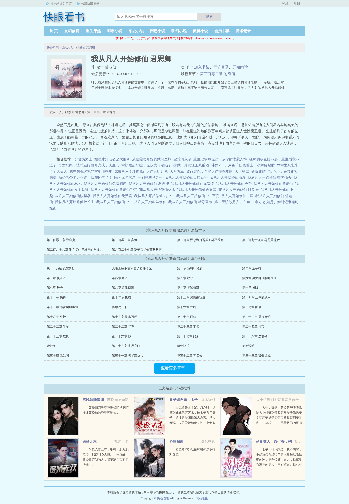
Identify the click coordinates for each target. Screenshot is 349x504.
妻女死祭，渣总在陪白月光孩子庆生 (87, 165)
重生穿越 (93, 31)
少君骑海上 (83, 159)
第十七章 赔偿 (251, 307)
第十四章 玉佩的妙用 (256, 297)
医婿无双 (90, 441)
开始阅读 (240, 67)
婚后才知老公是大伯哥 (112, 159)
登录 (285, 3)
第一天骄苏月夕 (226, 202)
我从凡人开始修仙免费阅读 (106, 184)
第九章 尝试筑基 (188, 288)
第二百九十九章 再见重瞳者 (261, 240)
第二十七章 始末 (188, 336)
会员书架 (222, 31)
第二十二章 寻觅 (123, 326)
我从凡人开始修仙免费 (235, 184)
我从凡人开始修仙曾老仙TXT (115, 190)
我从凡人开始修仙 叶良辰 (239, 190)
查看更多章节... (174, 368)
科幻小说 (179, 31)
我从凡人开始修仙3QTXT (155, 196)
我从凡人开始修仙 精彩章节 (191, 202)
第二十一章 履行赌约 (256, 317)
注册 (297, 3)
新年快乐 (183, 346)
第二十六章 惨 (121, 336)
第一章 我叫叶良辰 (189, 268)
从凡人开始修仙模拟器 (74, 196)
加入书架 (202, 67)
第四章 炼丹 (120, 278)
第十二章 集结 (121, 297)
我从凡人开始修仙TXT (115, 202)
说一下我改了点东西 (60, 268)
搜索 (209, 17)
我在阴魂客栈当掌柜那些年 (90, 171)
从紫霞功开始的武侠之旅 (151, 159)
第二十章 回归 (186, 317)
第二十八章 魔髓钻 (254, 336)
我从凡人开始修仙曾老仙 (274, 184)
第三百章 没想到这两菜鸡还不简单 (200, 240)
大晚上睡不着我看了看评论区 (132, 268)
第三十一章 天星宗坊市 (127, 355)
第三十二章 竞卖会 (189, 355)
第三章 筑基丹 (56, 278)
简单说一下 (119, 307)
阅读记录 (243, 31)
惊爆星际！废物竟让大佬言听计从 (141, 171)
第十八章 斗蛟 (56, 317)
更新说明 (248, 346)
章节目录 (221, 67)
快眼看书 (53, 47)
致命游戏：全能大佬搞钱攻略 (209, 171)
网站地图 (202, 498)
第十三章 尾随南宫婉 (191, 297)
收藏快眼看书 (90, 3)
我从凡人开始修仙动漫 (229, 177)
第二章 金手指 (251, 268)
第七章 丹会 (55, 288)
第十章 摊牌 (250, 288)
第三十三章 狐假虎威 (256, 355)
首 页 (53, 31)
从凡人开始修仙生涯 (238, 196)
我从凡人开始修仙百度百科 (187, 177)
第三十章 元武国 (58, 355)
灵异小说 (200, 31)
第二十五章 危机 (58, 336)
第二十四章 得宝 (253, 326)
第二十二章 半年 (58, 326)
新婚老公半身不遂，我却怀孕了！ (85, 177)
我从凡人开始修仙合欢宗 (197, 190)
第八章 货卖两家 (123, 288)
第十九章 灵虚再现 (124, 317)
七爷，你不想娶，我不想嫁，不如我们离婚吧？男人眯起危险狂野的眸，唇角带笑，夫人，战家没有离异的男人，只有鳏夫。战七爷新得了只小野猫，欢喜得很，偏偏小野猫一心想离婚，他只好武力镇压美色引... (279, 465)
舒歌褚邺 (176, 441)
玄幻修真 (71, 31)
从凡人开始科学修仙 (151, 202)
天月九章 (177, 171)
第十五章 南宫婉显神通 (62, 307)
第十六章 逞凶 (186, 307)
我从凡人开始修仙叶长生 (75, 202)
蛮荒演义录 (182, 159)
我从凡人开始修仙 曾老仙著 (271, 177)
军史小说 (136, 31)
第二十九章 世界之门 (126, 346)
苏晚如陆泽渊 (93, 400)
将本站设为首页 (61, 3)
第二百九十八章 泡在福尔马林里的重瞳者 (75, 249)
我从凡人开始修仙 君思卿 (78, 47)
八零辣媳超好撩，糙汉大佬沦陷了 (144, 165)
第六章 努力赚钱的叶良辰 (259, 278)
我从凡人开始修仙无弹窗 (113, 196)
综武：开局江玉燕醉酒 (191, 165)
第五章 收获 (185, 278)
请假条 (51, 346)
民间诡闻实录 (125, 177)
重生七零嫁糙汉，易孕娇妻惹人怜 (220, 159)
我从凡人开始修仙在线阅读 (193, 184)
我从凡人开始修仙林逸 (158, 190)
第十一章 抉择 (56, 297)
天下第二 (242, 171)
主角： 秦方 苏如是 (258, 202)
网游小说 (157, 31)
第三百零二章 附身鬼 (217, 74)
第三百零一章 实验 (124, 240)
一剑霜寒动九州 (150, 177)
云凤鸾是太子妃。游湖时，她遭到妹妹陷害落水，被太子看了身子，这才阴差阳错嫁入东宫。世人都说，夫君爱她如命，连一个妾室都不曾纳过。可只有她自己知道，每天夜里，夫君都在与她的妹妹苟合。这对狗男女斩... (192, 423)
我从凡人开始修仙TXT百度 (198, 196)
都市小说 (114, 31)
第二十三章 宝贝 (188, 326)
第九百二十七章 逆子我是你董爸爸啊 (137, 249)
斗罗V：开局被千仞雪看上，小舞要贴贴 (243, 165)
